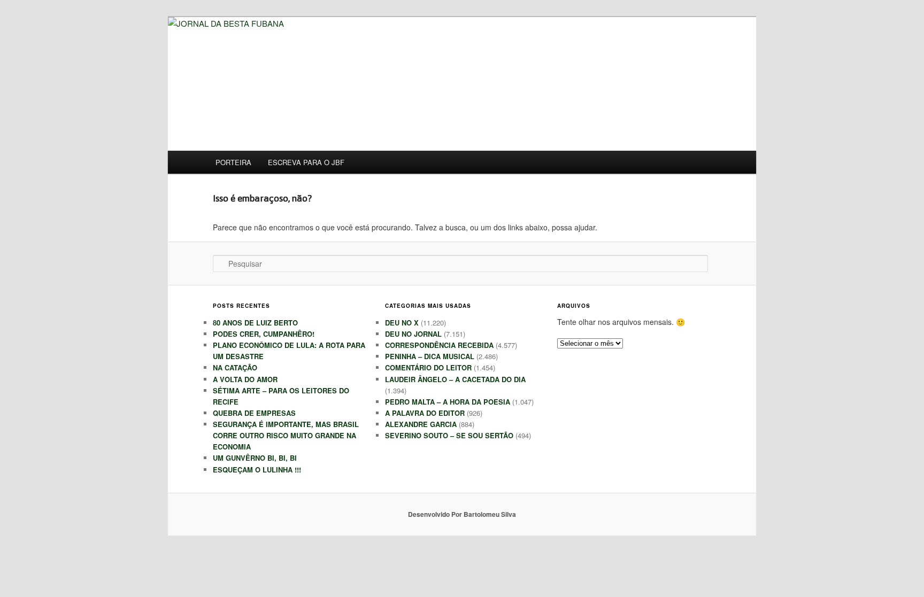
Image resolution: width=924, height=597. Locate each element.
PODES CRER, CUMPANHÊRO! (263, 334)
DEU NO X (402, 322)
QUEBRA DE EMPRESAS (254, 413)
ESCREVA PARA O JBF (306, 162)
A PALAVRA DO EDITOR (425, 413)
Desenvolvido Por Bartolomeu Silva (462, 514)
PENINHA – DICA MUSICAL (429, 356)
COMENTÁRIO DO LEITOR (428, 367)
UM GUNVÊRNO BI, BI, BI (255, 458)
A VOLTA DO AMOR (245, 379)
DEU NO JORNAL (413, 334)
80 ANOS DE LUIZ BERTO (255, 322)
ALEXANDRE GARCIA (421, 424)
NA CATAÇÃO (235, 367)
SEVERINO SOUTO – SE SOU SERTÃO (449, 435)
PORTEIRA (233, 162)
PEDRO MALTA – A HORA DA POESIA (447, 402)
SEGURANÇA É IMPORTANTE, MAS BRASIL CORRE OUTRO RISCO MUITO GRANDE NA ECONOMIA (286, 435)
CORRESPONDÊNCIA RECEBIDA (439, 345)
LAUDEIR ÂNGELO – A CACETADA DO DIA (455, 379)
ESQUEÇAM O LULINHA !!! (257, 469)
